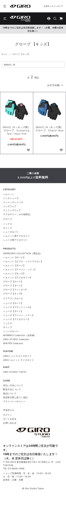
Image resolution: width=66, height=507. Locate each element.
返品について (9, 393)
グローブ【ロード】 (13, 281)
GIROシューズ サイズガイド (17, 356)
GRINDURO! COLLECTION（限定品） (22, 253)
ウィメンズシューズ (13, 202)
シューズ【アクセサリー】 (16, 319)
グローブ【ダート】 (13, 285)
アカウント (8, 410)
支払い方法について (13, 385)
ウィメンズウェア (12, 210)
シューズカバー (11, 232)
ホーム (4, 54)
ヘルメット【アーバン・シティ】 (20, 269)
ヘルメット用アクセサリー (16, 236)
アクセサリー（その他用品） (17, 214)
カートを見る (9, 419)
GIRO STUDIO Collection (16, 339)
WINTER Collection (13, 343)
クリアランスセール (13, 298)
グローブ (7, 219)
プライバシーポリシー (14, 401)
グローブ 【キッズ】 (21, 54)
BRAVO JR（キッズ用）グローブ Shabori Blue (49, 129)
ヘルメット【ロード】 (14, 257)
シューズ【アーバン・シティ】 (18, 315)
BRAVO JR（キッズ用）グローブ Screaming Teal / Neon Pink (16, 130)
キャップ (7, 228)
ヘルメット (8, 194)
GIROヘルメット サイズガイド (18, 360)
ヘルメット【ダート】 (14, 265)
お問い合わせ (9, 423)
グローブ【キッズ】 (13, 293)
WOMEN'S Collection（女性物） (19, 335)
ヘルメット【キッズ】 (14, 273)
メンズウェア (9, 206)
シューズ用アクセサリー (15, 240)
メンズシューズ (11, 198)
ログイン (7, 415)
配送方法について (12, 389)
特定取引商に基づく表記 (15, 397)
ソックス (7, 224)
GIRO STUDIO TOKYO (15, 372)
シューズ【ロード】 (13, 303)
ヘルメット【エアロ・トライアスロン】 (23, 261)
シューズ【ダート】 (13, 311)
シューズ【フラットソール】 (17, 307)
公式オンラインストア (53, 6)
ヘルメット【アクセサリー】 (17, 277)
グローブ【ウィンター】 (15, 289)
